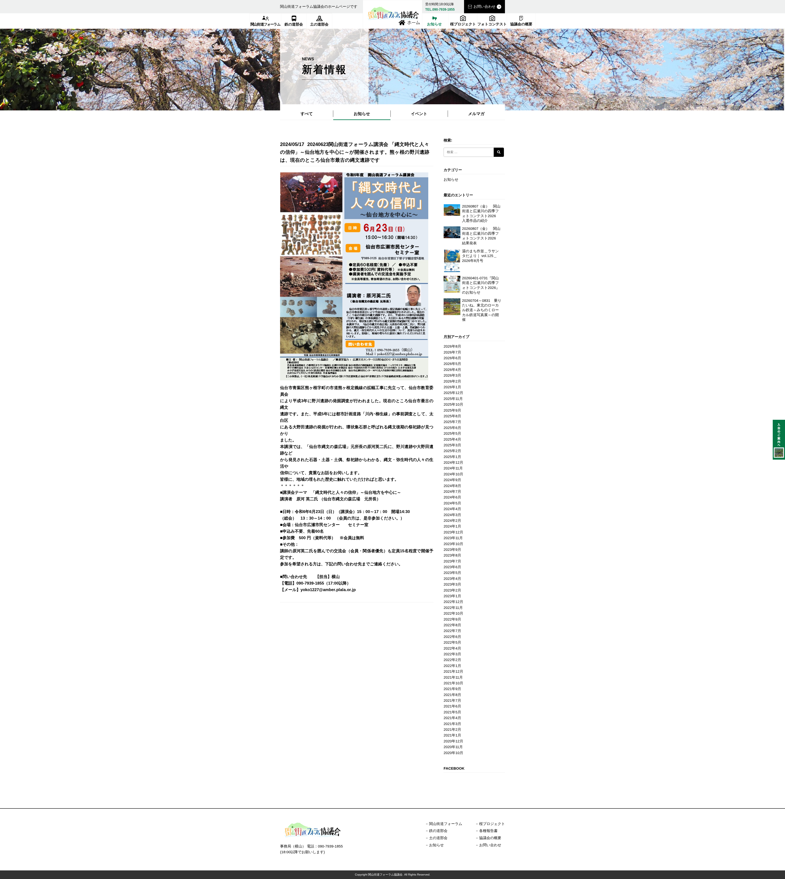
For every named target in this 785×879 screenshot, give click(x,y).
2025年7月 (452, 422)
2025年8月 (452, 416)
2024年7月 (452, 491)
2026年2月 (452, 381)
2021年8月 (452, 695)
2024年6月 (452, 497)
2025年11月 (453, 399)
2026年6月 (452, 358)
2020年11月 (453, 747)
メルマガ (476, 113)
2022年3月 (452, 654)
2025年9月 (452, 410)
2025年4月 (452, 439)
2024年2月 (452, 521)
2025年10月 (453, 404)
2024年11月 (453, 468)
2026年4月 (452, 370)
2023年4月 (452, 579)
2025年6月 (452, 428)
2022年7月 (452, 631)
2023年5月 (452, 573)
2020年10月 (453, 753)
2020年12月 (453, 741)
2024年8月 (452, 486)
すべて (307, 113)
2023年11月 (453, 538)
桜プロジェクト (463, 24)
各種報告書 (488, 831)
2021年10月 (453, 683)
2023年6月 (452, 567)
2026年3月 (452, 375)
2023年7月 (452, 561)
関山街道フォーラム (265, 24)
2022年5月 (452, 642)
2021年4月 (452, 718)
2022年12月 (453, 602)
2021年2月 (452, 729)
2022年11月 (453, 608)
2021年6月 (452, 706)
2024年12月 (453, 462)
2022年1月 (452, 666)
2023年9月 (452, 550)
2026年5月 (452, 364)
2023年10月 (453, 544)
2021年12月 (453, 671)
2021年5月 (452, 712)
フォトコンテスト (492, 24)
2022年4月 (452, 648)
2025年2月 (452, 451)
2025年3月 (452, 445)
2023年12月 (453, 532)
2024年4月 (452, 509)
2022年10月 (453, 613)
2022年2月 (452, 660)
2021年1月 (452, 735)
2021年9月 (452, 689)
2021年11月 (453, 677)
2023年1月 (452, 596)
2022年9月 (452, 619)
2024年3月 (452, 515)
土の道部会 (319, 24)
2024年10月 (453, 474)
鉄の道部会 (294, 24)
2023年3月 (452, 584)
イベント (419, 113)
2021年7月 (452, 700)
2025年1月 (452, 457)
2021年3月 (452, 724)
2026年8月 (452, 346)
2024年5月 (452, 503)
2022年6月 (452, 637)
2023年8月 (452, 555)
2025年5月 (452, 433)
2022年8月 (452, 625)
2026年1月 (452, 387)
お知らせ (434, 24)
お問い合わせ (484, 6)
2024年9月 (452, 480)
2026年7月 (452, 352)
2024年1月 (452, 526)
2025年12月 (453, 393)
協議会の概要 (521, 24)
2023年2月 (452, 590)
